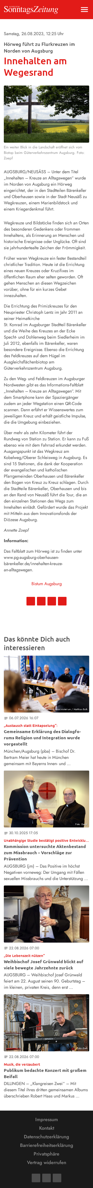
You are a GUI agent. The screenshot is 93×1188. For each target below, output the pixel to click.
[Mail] (46, 1178)
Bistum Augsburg (46, 584)
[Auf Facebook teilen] (30, 601)
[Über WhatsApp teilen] (51, 601)
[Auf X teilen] (41, 601)
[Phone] (57, 1178)
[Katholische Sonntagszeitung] (31, 9)
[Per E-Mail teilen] (62, 601)
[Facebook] (36, 1178)
